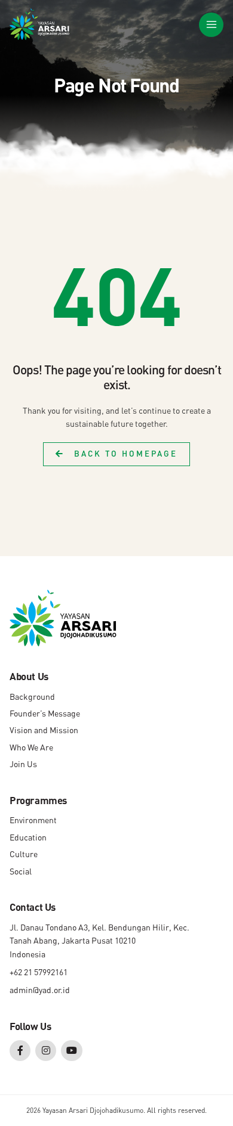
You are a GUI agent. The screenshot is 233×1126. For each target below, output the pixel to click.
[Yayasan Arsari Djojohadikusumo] (39, 24)
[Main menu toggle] (211, 25)
